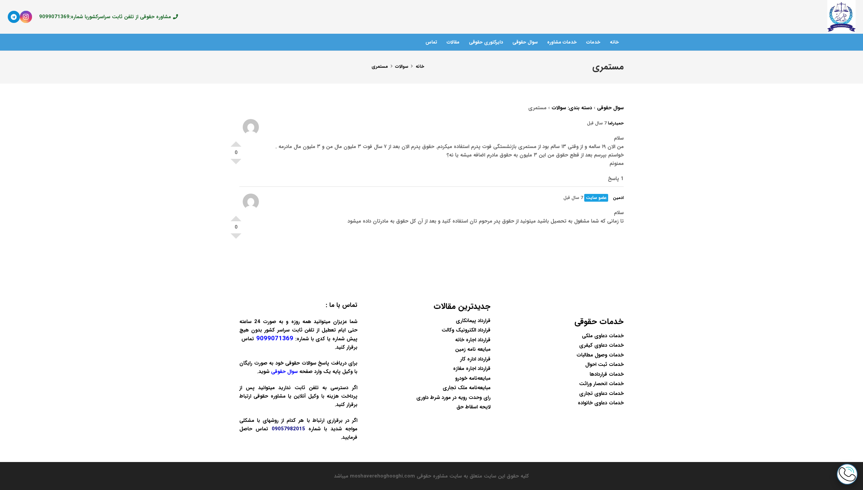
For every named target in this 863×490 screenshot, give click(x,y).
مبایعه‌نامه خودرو (472, 378)
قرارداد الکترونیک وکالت (466, 330)
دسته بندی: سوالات (572, 108)
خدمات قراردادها (607, 374)
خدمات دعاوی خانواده (601, 403)
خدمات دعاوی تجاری (601, 394)
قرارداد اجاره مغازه (471, 369)
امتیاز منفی (236, 164)
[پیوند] (841, 17)
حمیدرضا (616, 123)
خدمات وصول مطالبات (600, 355)
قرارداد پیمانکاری (473, 321)
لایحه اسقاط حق (473, 407)
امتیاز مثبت (236, 141)
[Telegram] (14, 17)
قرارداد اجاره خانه (472, 340)
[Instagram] (26, 17)
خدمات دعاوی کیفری (601, 345)
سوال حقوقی (610, 108)
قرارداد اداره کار (475, 359)
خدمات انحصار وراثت (601, 384)
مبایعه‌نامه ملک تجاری (466, 388)
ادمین (618, 197)
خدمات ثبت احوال (604, 365)
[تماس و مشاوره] (847, 474)
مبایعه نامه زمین (472, 349)
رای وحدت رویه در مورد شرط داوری (453, 398)
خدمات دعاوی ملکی (603, 336)
